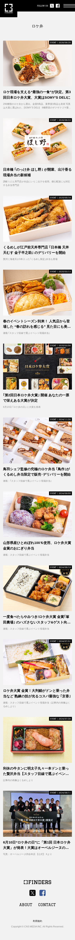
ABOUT (25, 904)
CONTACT (47, 904)
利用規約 (37, 921)
